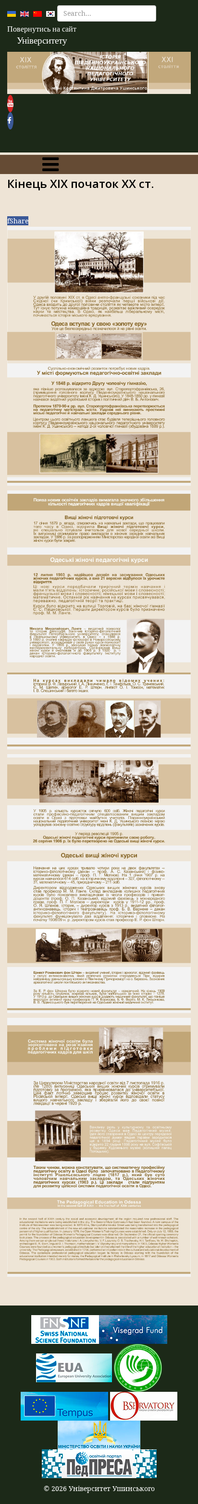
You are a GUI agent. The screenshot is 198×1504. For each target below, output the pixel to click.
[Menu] (50, 164)
